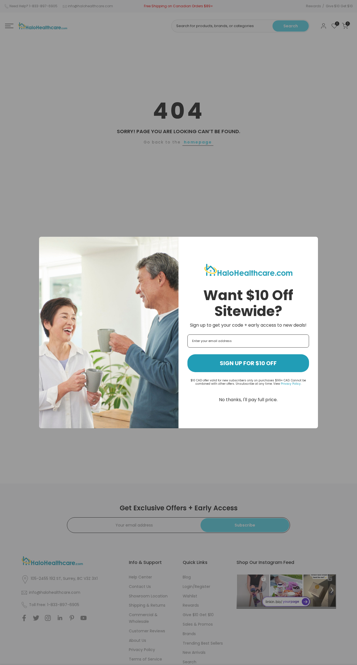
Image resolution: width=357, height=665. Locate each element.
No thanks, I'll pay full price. (248, 399)
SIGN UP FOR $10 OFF (248, 363)
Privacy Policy (291, 384)
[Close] (311, 243)
